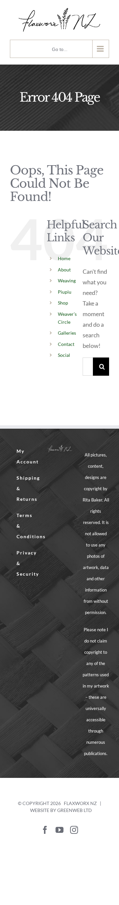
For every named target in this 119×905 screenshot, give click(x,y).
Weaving (67, 280)
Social (64, 355)
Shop (63, 303)
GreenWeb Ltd (74, 810)
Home (64, 258)
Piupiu (64, 292)
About (64, 269)
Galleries (67, 333)
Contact (66, 344)
